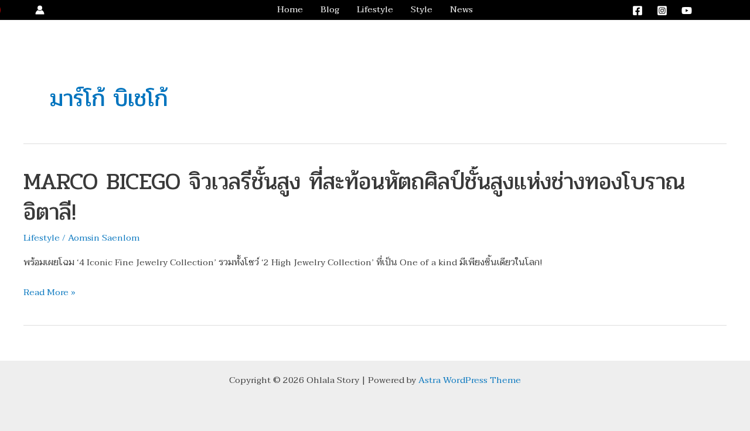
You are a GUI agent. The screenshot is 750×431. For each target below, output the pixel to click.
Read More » (49, 293)
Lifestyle (375, 9)
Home (290, 9)
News (461, 9)
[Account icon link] (40, 10)
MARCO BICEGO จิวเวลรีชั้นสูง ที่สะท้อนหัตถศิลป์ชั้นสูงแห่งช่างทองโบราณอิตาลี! (354, 196)
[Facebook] (637, 10)
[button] (722, 10)
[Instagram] (662, 10)
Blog (330, 9)
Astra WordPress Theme (469, 380)
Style (421, 9)
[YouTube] (686, 10)
